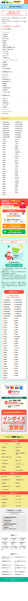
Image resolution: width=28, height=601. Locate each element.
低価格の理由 (6, 102)
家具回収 (5, 43)
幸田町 (4, 154)
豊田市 (16, 190)
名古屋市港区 (6, 122)
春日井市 (17, 156)
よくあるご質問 (6, 92)
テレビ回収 (5, 51)
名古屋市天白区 (18, 130)
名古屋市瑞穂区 (18, 124)
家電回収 (5, 45)
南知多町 (17, 177)
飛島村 (4, 182)
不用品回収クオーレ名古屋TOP (12, 26)
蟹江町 (4, 147)
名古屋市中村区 (6, 130)
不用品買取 (5, 36)
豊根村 (4, 188)
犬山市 (4, 152)
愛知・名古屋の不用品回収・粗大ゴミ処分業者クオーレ (16, 578)
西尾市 (16, 162)
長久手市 (5, 171)
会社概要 (5, 107)
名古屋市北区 (18, 135)
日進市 (4, 179)
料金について (6, 77)
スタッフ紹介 (6, 105)
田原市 (4, 173)
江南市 (16, 154)
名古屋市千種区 (18, 126)
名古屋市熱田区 (6, 135)
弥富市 (16, 192)
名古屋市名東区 (6, 137)
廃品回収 (5, 40)
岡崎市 (16, 145)
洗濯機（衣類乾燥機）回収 (9, 47)
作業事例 (5, 85)
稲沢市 (4, 145)
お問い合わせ (6, 113)
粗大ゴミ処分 (6, 38)
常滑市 (16, 158)
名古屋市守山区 (18, 122)
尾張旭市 (17, 182)
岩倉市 (16, 149)
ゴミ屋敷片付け (6, 58)
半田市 (16, 179)
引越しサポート (6, 55)
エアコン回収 (6, 53)
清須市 (4, 162)
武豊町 (16, 184)
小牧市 (4, 158)
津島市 (16, 171)
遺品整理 (5, 62)
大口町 (16, 164)
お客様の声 (5, 90)
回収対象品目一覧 (7, 79)
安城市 (4, 143)
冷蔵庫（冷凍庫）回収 (8, 49)
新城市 (4, 160)
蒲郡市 (16, 147)
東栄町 (4, 175)
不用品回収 (5, 34)
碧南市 (4, 186)
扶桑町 (4, 184)
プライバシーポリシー (8, 111)
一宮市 (16, 143)
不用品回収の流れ (7, 87)
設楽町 (4, 164)
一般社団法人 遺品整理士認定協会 (9, 528)
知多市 (4, 169)
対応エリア (5, 98)
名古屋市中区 (6, 128)
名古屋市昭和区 (6, 124)
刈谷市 (4, 149)
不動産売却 (5, 64)
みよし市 (17, 139)
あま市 (4, 139)
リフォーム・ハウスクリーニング (10, 60)
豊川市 (4, 190)
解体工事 (5, 66)
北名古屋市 (17, 152)
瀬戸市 (16, 160)
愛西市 (16, 141)
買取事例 (5, 83)
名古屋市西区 (6, 126)
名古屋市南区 (18, 132)
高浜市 (4, 156)
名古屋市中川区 (18, 128)
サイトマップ (6, 109)
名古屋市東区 (6, 132)
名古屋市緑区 (18, 137)
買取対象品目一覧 (7, 81)
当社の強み (5, 100)
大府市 (16, 167)
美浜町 (4, 194)
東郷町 (4, 177)
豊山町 (16, 188)
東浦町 (16, 173)
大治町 (4, 167)
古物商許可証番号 (8, 520)
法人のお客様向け (7, 68)
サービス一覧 (6, 32)
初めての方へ (6, 75)
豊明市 (4, 192)
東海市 (16, 175)
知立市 (16, 169)
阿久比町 (5, 141)
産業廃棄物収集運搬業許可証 (10, 524)
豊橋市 (16, 186)
